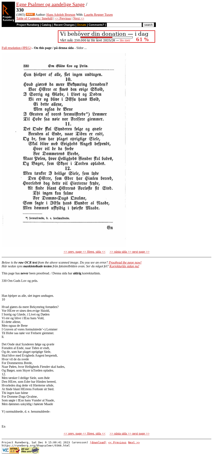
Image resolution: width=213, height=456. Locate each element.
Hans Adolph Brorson (60, 14)
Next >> (78, 18)
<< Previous (63, 18)
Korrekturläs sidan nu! (124, 266)
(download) (98, 442)
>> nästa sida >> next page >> (130, 251)
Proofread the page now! (125, 262)
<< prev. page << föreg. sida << (84, 251)
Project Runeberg (28, 24)
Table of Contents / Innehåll (34, 18)
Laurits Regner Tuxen (98, 14)
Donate (81, 24)
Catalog (46, 24)
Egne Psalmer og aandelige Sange (50, 4)
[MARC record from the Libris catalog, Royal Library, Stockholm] (30, 14)
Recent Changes (64, 24)
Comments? (96, 24)
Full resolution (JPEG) (16, 48)
